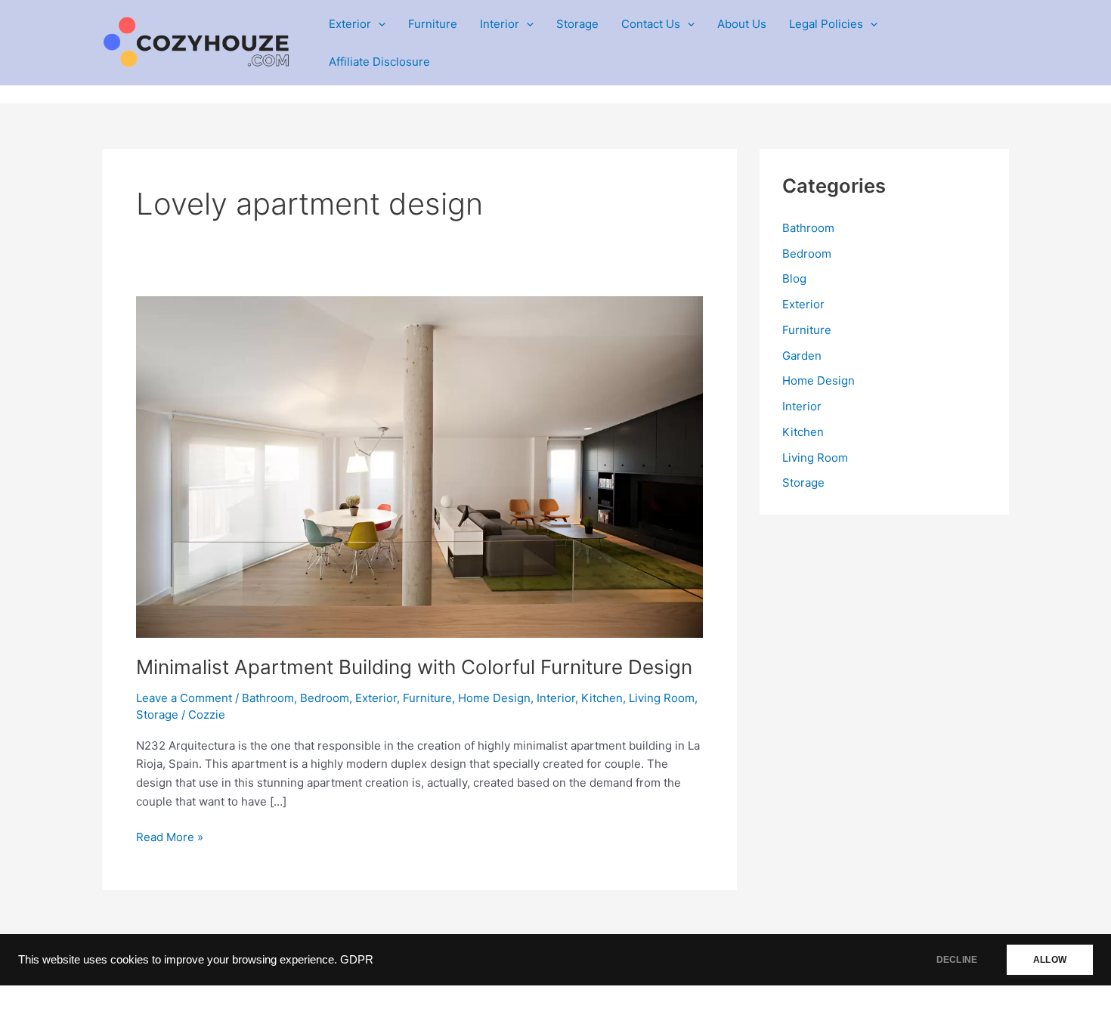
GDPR (356, 960)
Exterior (350, 24)
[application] (378, 24)
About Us (741, 24)
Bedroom (324, 698)
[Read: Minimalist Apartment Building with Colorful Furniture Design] (419, 466)
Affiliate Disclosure (379, 61)
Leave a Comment (184, 698)
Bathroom (268, 698)
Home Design (494, 698)
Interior (499, 24)
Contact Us (650, 24)
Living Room (662, 698)
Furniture (432, 24)
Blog (794, 278)
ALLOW (1049, 959)
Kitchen (602, 698)
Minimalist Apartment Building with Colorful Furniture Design (414, 667)
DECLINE (956, 959)
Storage (577, 24)
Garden (802, 355)
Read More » (169, 838)
